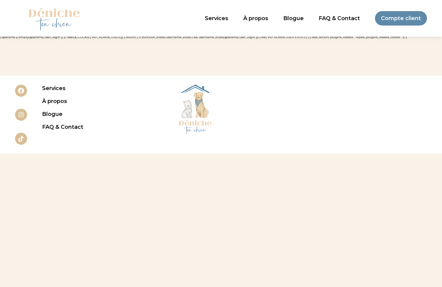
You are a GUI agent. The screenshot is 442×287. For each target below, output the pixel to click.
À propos (255, 18)
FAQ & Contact (339, 18)
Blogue (293, 18)
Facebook (21, 91)
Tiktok (21, 139)
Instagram (21, 115)
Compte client (401, 18)
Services (216, 18)
